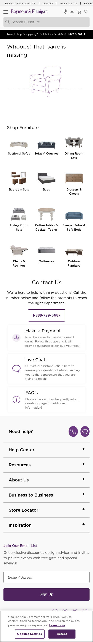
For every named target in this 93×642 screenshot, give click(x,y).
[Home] (29, 12)
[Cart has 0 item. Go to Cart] (79, 11)
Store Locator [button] (23, 510)
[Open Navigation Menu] (5, 11)
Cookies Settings (29, 634)
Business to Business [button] (31, 495)
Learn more (57, 625)
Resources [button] (20, 464)
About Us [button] (19, 480)
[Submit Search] (7, 22)
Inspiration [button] (20, 525)
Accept (62, 634)
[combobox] (45, 22)
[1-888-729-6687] (73, 431)
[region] (46, 626)
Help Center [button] (21, 449)
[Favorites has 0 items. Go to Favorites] (86, 11)
